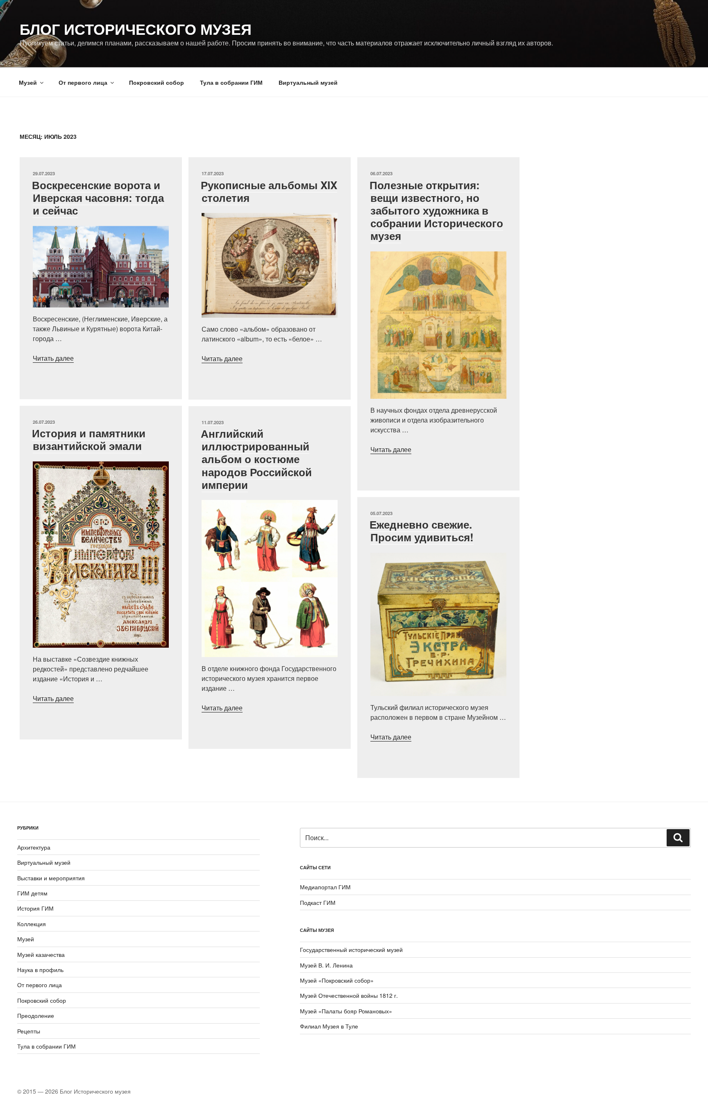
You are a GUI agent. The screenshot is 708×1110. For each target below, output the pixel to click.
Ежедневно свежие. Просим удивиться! (422, 531)
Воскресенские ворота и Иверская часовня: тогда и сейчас (98, 197)
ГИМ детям (32, 893)
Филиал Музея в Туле (329, 1026)
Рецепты (28, 1031)
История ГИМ (35, 908)
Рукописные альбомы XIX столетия (269, 191)
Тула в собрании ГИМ (231, 82)
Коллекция (31, 924)
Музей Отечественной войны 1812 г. (349, 995)
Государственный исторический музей (351, 949)
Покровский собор (156, 82)
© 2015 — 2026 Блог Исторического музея (74, 1091)
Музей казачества (41, 954)
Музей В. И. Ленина (326, 965)
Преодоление (35, 1015)
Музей (28, 82)
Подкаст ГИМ (318, 902)
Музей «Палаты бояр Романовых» (346, 1011)
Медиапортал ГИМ (325, 887)
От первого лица (83, 82)
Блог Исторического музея (136, 28)
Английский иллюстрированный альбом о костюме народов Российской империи (256, 459)
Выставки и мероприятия (51, 878)
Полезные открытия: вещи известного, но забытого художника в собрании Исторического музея (436, 210)
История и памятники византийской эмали (88, 439)
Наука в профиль (40, 969)
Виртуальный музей (308, 82)
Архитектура (33, 847)
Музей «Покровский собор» (337, 980)
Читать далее (53, 358)
